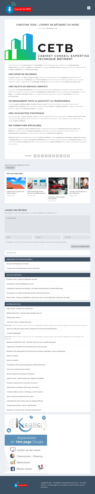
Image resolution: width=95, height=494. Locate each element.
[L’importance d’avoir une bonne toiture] (16, 183)
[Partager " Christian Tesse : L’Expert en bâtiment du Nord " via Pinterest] (50, 156)
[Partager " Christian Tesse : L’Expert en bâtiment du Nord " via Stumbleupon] (61, 156)
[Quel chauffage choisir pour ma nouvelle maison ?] (37, 183)
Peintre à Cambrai (12, 356)
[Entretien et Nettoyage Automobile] (57, 185)
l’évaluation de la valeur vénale (46, 92)
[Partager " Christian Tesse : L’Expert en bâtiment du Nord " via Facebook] (35, 156)
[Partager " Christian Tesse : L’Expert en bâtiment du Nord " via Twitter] (39, 156)
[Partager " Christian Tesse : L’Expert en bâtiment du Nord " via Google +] (42, 156)
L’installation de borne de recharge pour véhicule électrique (26, 365)
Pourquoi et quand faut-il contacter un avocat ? (22, 383)
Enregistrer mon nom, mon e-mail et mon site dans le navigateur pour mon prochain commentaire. (37, 242)
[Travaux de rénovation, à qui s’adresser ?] (78, 183)
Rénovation (49, 28)
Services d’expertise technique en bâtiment (21, 374)
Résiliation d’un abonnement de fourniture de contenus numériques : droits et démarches (36, 351)
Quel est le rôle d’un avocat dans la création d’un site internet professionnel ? (32, 329)
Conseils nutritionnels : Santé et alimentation (21, 405)
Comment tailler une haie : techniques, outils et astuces (25, 392)
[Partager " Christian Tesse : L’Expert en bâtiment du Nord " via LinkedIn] (53, 156)
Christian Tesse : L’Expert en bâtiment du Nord (22, 279)
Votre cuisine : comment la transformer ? (20, 308)
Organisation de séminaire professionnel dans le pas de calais (27, 347)
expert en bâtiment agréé (31, 77)
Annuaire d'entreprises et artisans (18, 264)
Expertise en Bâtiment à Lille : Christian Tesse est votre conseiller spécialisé (31, 342)
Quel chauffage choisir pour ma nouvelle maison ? (37, 192)
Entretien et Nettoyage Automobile (56, 197)
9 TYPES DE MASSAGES (14, 333)
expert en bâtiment (16, 69)
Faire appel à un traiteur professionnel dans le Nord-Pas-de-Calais (28, 293)
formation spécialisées (34, 131)
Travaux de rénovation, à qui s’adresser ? (78, 192)
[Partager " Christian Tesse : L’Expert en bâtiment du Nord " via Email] (65, 156)
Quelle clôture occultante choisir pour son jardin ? (23, 387)
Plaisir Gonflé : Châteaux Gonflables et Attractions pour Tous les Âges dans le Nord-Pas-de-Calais (38, 297)
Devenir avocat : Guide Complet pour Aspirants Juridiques (25, 378)
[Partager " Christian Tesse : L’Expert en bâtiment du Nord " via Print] (68, 156)
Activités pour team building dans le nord (20, 284)
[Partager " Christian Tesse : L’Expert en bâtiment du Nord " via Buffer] (57, 156)
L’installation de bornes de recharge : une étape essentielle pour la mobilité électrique (35, 288)
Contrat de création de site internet (18, 369)
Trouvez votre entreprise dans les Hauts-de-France (23, 268)
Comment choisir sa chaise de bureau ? (19, 322)
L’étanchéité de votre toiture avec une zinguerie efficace (25, 401)
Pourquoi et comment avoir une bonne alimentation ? (24, 410)
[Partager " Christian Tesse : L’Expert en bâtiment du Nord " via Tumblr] (46, 156)
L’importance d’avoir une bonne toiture (15, 192)
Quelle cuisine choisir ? (14, 317)
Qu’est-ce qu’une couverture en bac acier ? (20, 396)
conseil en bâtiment (41, 80)
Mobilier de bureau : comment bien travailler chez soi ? (24, 313)
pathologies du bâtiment (39, 82)
